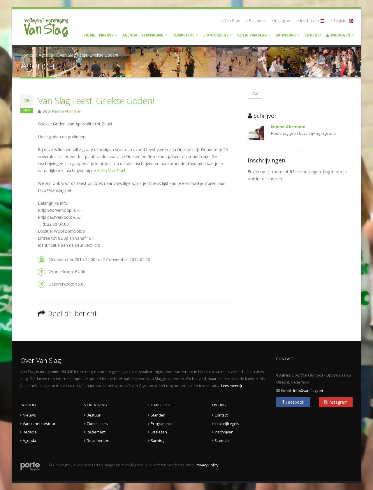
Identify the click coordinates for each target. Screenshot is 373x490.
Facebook (257, 20)
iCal (254, 93)
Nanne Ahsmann (66, 111)
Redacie (30, 432)
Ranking (157, 440)
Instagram (282, 20)
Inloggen (340, 35)
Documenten (98, 440)
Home (89, 35)
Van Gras (232, 20)
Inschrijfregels (226, 423)
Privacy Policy (207, 465)
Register (341, 20)
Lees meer (230, 385)
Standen (158, 415)
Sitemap (221, 440)
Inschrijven (310, 20)
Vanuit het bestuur (39, 423)
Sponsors (285, 35)
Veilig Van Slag (252, 35)
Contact (313, 35)
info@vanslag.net (308, 390)
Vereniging (152, 35)
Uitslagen (159, 432)
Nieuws (106, 35)
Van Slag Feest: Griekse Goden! (96, 100)
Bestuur (94, 415)
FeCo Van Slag (110, 170)
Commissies (97, 423)
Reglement (96, 432)
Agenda (129, 35)
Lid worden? (215, 35)
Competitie (183, 35)
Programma (161, 423)
